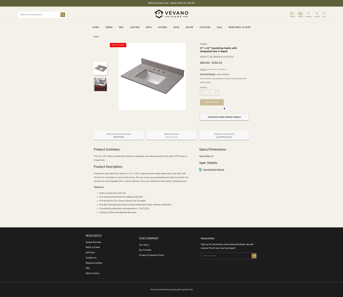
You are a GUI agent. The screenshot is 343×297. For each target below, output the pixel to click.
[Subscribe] (254, 255)
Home (96, 37)
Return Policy (92, 273)
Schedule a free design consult (224, 117)
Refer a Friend (93, 247)
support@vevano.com (224, 137)
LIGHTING (134, 27)
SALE (219, 27)
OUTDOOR (205, 27)
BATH (149, 27)
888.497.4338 (118, 137)
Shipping (203, 69)
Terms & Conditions (158, 290)
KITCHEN (162, 27)
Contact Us (91, 258)
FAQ (88, 268)
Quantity (203, 88)
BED (121, 27)
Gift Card (90, 252)
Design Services (93, 242)
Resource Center (94, 263)
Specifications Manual (213, 169)
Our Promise (145, 250)
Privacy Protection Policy (151, 255)
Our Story (144, 245)
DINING (109, 27)
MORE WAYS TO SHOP (240, 27)
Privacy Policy (172, 290)
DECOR (189, 27)
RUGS (176, 27)
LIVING (95, 27)
